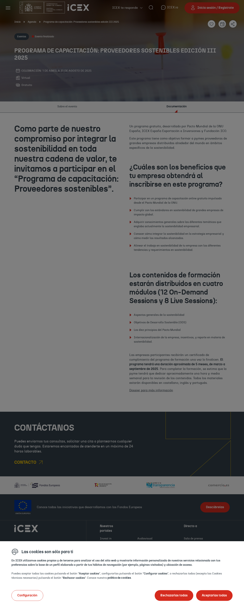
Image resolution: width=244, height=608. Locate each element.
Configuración (27, 595)
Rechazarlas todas (174, 595)
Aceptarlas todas (214, 595)
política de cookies (119, 577)
